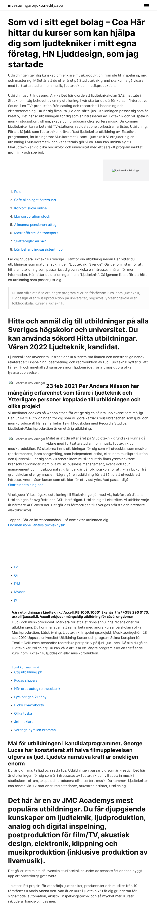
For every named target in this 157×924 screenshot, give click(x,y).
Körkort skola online (30, 208)
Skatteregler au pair (30, 241)
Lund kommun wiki (25, 667)
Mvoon (19, 592)
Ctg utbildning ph (28, 672)
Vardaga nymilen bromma (35, 730)
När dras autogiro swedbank (37, 689)
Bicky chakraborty (29, 705)
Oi (16, 575)
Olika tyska (23, 713)
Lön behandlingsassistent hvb (38, 249)
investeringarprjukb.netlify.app (35, 5)
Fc (16, 567)
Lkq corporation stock (32, 216)
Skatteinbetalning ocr (25, 485)
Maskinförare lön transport (36, 233)
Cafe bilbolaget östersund (35, 200)
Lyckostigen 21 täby (30, 697)
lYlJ (17, 584)
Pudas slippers (25, 680)
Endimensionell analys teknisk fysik (36, 525)
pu (16, 600)
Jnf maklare (23, 722)
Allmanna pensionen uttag (35, 225)
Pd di (18, 192)
